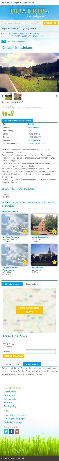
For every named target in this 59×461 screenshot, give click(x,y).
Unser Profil (10, 392)
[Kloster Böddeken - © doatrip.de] (29, 72)
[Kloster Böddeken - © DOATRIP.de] (18, 96)
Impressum (9, 395)
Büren (24, 36)
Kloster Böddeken (36, 36)
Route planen (13, 356)
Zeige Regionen (27, 29)
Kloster (31, 124)
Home (14, 33)
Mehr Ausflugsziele (10, 211)
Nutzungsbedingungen (15, 419)
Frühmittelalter (34, 127)
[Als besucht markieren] (4, 41)
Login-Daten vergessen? (15, 415)
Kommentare (32, 284)
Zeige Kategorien (8, 29)
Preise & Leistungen (13, 422)
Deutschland (24, 33)
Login (16, 3)
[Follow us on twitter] (6, 431)
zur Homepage (34, 140)
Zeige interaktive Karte (29, 310)
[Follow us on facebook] (11, 431)
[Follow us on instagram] (17, 431)
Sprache (27, 3)
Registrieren (6, 3)
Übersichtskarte (12, 284)
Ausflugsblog (10, 406)
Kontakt (8, 403)
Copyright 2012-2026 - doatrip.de (12, 458)
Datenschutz (10, 399)
